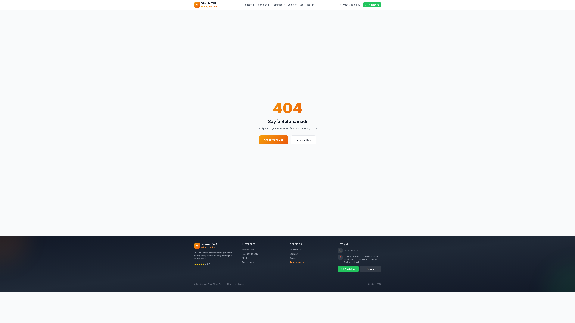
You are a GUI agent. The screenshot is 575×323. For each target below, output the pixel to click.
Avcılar (293, 258)
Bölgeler (292, 4)
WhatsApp (349, 269)
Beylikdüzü (295, 249)
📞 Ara (370, 269)
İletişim (310, 4)
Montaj (245, 258)
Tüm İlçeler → (297, 262)
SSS (301, 4)
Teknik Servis (248, 262)
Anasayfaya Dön (274, 139)
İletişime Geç (303, 139)
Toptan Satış (248, 249)
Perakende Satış (250, 254)
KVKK (378, 284)
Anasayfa (249, 4)
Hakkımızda (263, 4)
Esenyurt (294, 254)
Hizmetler (277, 4)
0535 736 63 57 (349, 250)
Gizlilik (371, 284)
